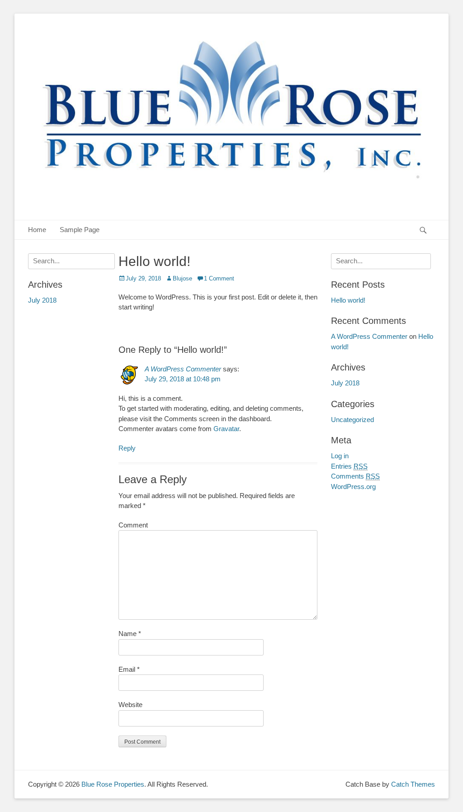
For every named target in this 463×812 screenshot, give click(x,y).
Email (129, 669)
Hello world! (348, 300)
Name (129, 633)
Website (130, 704)
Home (37, 229)
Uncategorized (352, 419)
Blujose (182, 278)
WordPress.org (353, 486)
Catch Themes (413, 784)
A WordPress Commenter (183, 369)
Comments (355, 476)
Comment (133, 525)
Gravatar (226, 428)
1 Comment (219, 278)
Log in (340, 456)
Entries (349, 466)
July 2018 (345, 383)
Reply (127, 448)
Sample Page (79, 229)
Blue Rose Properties (112, 784)
